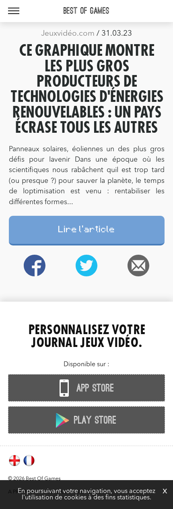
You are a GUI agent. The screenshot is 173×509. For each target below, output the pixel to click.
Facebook (35, 265)
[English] (15, 465)
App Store (93, 388)
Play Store (94, 420)
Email (139, 265)
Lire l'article (86, 230)
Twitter (87, 265)
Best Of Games (86, 11)
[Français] (29, 465)
